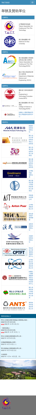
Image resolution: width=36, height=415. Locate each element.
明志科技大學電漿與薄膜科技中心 (31, 252)
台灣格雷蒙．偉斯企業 (31, 174)
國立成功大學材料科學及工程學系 (31, 139)
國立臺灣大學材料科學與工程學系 (31, 163)
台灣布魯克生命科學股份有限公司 (31, 264)
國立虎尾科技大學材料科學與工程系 (31, 292)
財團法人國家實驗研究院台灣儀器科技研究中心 (26, 114)
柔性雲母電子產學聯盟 (31, 217)
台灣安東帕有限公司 (31, 207)
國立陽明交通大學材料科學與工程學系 (31, 185)
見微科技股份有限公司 (31, 239)
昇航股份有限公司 (31, 197)
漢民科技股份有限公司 (31, 227)
